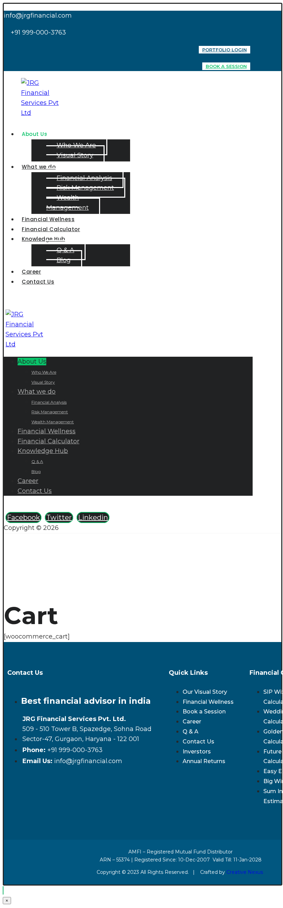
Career (192, 721)
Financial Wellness (208, 702)
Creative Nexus (245, 872)
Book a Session (204, 711)
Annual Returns (204, 761)
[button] (23, 517)
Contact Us (198, 741)
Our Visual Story (205, 692)
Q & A (190, 731)
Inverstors (197, 751)
